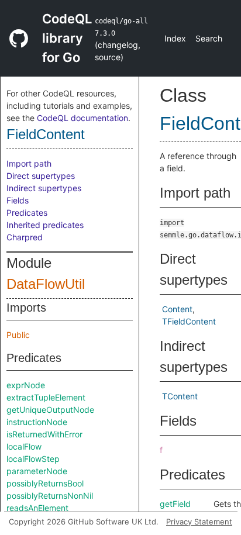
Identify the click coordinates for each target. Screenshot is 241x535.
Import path (28, 163)
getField (175, 504)
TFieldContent (189, 321)
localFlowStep (33, 459)
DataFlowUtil (45, 284)
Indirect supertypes (43, 188)
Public (18, 335)
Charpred (24, 237)
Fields (17, 200)
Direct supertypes (40, 176)
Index (175, 38)
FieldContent (45, 134)
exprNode (25, 385)
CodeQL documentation (82, 118)
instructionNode (36, 422)
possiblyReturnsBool (45, 483)
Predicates (26, 213)
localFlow (24, 446)
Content (177, 309)
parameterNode (36, 471)
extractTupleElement (45, 397)
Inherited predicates (45, 225)
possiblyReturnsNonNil (49, 496)
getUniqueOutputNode (50, 410)
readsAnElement (37, 508)
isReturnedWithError (44, 434)
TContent (180, 396)
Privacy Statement (199, 521)
